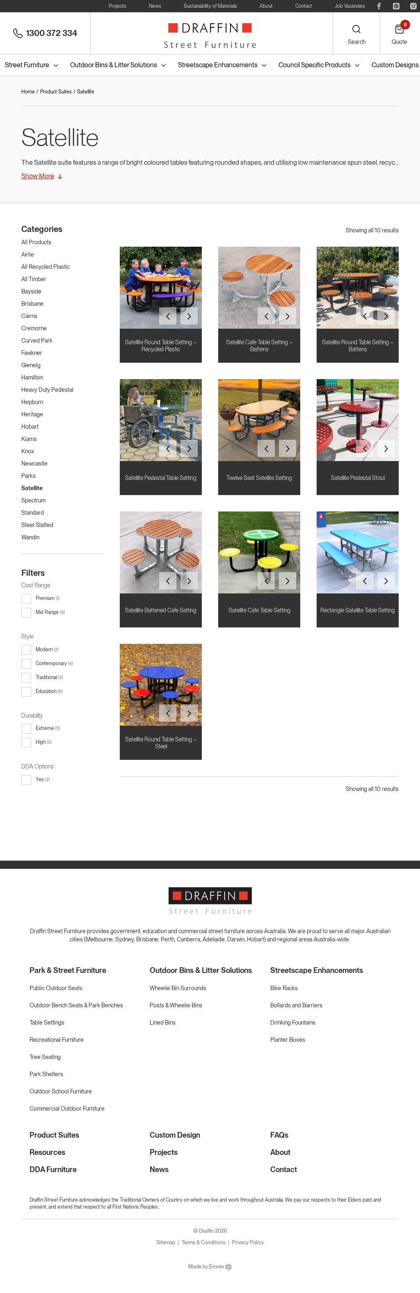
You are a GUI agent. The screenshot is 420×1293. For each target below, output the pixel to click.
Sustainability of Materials (210, 6)
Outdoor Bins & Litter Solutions (113, 65)
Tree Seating (45, 1057)
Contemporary (51, 663)
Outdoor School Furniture (61, 1091)
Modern (44, 649)
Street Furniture (27, 65)
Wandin (30, 537)
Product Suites (56, 92)
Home (28, 92)
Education (46, 691)
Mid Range (47, 612)
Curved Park (36, 340)
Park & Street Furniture (68, 970)
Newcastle (34, 463)
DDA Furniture (53, 1169)
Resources (47, 1152)
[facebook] (379, 6)
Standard (32, 512)
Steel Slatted (37, 525)
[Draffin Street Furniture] (210, 33)
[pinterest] (396, 6)
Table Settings (47, 1022)
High (41, 742)
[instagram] (413, 6)
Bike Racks (284, 988)
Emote (217, 1266)
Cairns (29, 316)
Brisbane (32, 303)
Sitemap (165, 1242)
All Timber (33, 279)
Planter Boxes (287, 1039)
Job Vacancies (350, 6)
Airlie (27, 254)
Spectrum (33, 500)
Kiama (29, 439)
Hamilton (32, 377)
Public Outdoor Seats (56, 988)
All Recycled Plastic (45, 267)
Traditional (46, 677)
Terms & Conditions (204, 1242)
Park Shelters (46, 1074)
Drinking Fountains (292, 1022)
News (155, 6)
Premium (45, 598)
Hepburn (32, 402)
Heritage (32, 414)
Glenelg (31, 365)
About (266, 6)
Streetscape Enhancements (218, 65)
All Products (36, 242)
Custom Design (175, 1135)
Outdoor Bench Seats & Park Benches (76, 1005)
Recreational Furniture (57, 1039)
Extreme (45, 728)
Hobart (30, 426)
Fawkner (31, 353)
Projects (117, 6)
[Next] (189, 316)
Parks (28, 476)
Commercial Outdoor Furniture (67, 1108)
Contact (303, 6)
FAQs (279, 1135)
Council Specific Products (314, 65)
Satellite (32, 488)
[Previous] (167, 316)
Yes (40, 779)
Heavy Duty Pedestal (47, 389)
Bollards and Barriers (296, 1005)
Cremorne (34, 328)
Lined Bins (163, 1022)
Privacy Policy (248, 1242)
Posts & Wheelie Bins (176, 1005)
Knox (27, 451)
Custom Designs (395, 65)
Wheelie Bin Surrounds (178, 988)
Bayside (31, 291)
